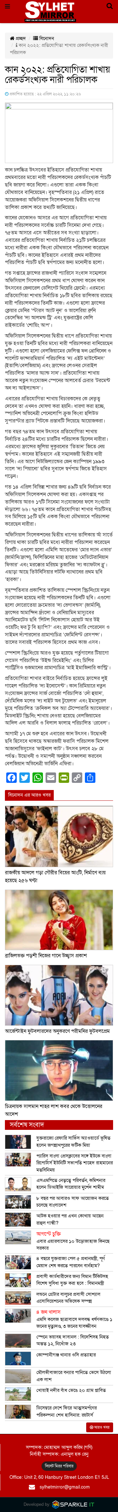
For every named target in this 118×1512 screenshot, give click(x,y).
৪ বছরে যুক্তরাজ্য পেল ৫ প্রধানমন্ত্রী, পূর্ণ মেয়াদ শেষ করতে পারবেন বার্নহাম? (70, 1262)
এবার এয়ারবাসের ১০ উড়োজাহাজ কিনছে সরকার (72, 1241)
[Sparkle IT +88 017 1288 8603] (73, 1504)
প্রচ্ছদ (20, 38)
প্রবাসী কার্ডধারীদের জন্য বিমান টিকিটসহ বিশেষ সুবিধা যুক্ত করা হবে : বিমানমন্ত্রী (72, 1279)
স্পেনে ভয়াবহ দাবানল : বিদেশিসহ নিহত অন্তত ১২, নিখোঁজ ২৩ (72, 1340)
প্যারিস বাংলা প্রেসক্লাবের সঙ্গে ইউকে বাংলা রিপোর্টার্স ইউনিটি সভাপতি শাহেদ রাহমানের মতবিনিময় (74, 1163)
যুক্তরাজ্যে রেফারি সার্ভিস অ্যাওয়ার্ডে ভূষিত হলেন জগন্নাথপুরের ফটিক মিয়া (73, 1141)
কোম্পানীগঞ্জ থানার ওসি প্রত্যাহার (66, 1355)
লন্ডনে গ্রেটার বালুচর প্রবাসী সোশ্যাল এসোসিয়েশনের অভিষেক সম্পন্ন (68, 1297)
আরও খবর (101, 1427)
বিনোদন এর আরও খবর (29, 795)
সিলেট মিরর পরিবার (59, 1466)
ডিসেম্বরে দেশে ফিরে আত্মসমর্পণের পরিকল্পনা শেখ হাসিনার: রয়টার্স (66, 1411)
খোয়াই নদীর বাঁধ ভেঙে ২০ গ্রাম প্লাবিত (71, 1390)
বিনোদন (46, 38)
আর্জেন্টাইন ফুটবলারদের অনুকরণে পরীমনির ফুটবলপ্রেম (57, 1031)
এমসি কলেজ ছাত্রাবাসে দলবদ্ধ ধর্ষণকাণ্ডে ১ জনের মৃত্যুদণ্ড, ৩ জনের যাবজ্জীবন (74, 1319)
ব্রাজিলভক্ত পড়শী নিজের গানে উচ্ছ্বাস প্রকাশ (46, 955)
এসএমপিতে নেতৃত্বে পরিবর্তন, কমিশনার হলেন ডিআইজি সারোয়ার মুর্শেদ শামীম (70, 1183)
